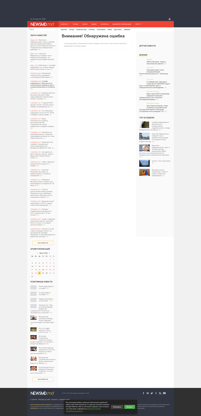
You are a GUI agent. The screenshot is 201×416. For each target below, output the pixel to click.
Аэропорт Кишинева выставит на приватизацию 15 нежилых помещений (40, 173)
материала (161, 406)
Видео (94, 24)
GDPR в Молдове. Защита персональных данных (157, 63)
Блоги (84, 24)
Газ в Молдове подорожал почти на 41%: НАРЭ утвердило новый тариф (42, 113)
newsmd (149, 59)
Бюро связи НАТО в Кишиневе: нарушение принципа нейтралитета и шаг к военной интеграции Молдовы (154, 96)
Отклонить (117, 407)
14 (46, 266)
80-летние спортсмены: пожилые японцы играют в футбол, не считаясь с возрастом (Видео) (42, 340)
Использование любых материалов (41, 404)
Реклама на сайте (44, 399)
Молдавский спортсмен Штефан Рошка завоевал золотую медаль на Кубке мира (42, 320)
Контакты (104, 24)
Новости (64, 24)
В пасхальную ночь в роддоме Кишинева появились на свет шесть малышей (42, 370)
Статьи (75, 24)
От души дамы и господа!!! (45, 293)
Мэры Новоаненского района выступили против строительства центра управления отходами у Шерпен (42, 123)
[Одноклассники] (156, 393)
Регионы (92, 29)
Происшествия (81, 29)
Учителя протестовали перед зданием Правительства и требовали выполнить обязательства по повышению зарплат (41, 193)
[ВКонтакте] (148, 393)
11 (36, 266)
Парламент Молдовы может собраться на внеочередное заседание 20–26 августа (42, 182)
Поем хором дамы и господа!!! (46, 287)
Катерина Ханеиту (153, 91)
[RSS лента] (160, 393)
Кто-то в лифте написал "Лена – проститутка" (45, 330)
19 (39, 270)
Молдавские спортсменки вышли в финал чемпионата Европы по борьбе (42, 360)
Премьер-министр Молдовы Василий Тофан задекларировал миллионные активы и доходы (42, 96)
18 (36, 270)
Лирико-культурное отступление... (46, 300)
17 (32, 270)
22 (50, 270)
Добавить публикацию (122, 24)
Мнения (143, 55)
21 (46, 270)
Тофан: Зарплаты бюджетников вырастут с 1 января (42, 164)
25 (36, 273)
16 (54, 266)
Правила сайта (64, 399)
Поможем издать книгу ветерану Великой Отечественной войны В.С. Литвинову (153, 72)
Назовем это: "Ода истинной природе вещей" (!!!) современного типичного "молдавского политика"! (41, 309)
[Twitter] (152, 393)
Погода (71, 29)
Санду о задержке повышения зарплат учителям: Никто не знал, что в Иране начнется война (42, 222)
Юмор (110, 29)
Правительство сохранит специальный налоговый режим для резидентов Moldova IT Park (42, 145)
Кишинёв (127, 29)
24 (32, 273)
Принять (130, 407)
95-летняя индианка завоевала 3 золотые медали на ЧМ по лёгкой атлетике (42, 350)
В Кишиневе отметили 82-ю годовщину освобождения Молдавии (41, 75)
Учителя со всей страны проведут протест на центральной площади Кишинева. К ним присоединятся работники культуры (42, 232)
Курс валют (118, 29)
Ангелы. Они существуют (161, 162)
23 (54, 270)
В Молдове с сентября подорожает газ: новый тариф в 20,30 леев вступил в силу (42, 67)
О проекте (33, 399)
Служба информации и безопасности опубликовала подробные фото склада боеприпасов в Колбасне (42, 85)
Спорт (137, 24)
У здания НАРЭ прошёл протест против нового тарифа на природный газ (42, 105)
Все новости (43, 243)
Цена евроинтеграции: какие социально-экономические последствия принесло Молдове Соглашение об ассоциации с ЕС (153, 108)
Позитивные (101, 29)
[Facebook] (143, 393)
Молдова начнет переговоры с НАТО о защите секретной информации (42, 203)
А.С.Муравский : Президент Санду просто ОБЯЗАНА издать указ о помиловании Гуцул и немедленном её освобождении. (154, 84)
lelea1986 (150, 67)
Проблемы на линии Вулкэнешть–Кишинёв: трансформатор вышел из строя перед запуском (42, 135)
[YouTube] (164, 393)
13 (43, 266)
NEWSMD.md (34, 408)
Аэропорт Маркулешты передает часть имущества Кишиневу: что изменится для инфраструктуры (42, 57)
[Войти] (170, 19)
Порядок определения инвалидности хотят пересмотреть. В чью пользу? (41, 212)
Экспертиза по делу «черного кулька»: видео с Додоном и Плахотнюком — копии (42, 155)
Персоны (64, 29)
